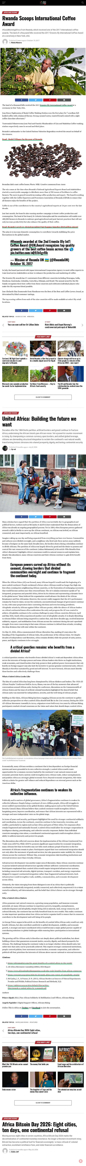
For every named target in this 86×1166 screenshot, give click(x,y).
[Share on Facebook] (21, 100)
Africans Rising (22, 1022)
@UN (32, 245)
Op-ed (13, 449)
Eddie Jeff (15, 1152)
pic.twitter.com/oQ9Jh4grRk (29, 252)
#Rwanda (16, 241)
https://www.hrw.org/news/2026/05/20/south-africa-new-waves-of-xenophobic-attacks (43, 974)
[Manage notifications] (81, 1161)
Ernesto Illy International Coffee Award (56, 105)
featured (33, 1022)
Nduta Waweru (16, 43)
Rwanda (31, 316)
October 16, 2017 (21, 263)
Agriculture (21, 316)
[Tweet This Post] (36, 100)
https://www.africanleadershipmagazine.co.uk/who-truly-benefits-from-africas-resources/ (45, 970)
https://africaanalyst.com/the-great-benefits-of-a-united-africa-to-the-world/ (40, 963)
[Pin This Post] (50, 100)
